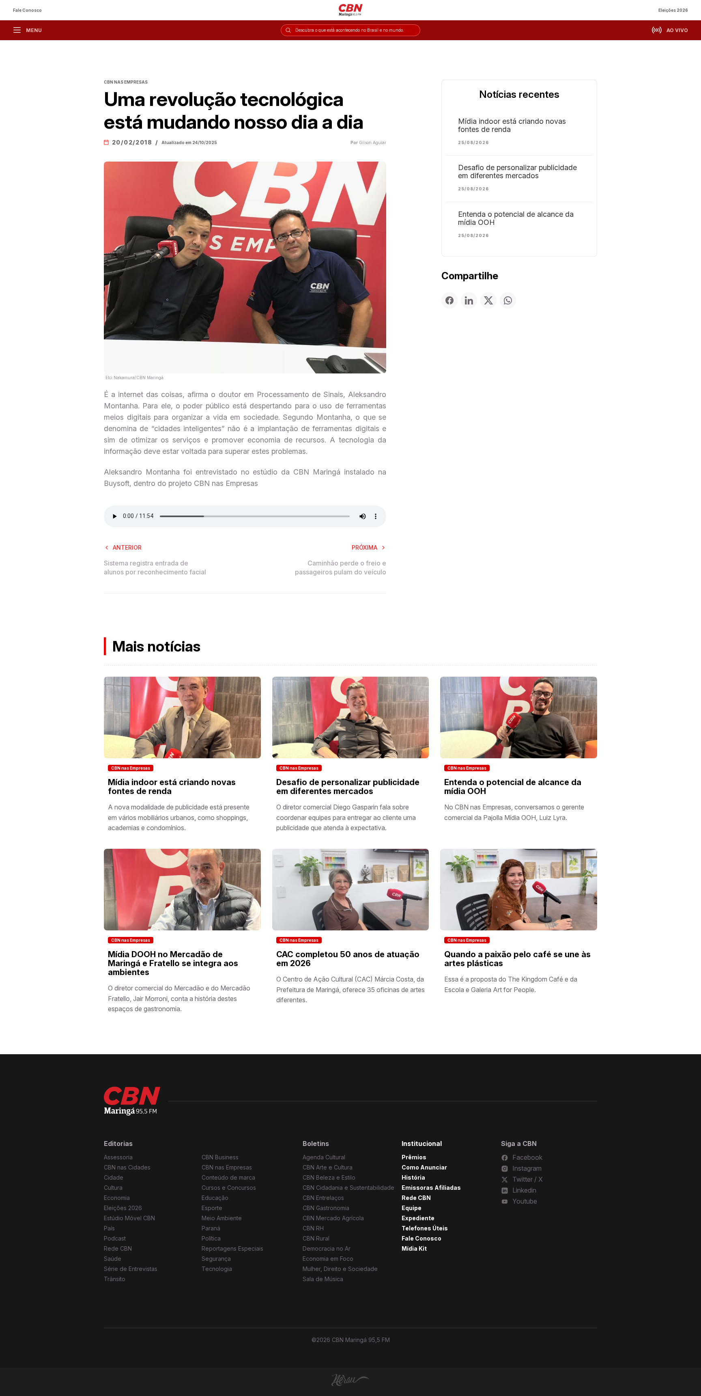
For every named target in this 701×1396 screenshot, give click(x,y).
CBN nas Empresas (130, 768)
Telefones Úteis (425, 1228)
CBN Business (220, 1157)
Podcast (115, 1238)
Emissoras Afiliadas (431, 1187)
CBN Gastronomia (326, 1207)
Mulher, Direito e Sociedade (340, 1268)
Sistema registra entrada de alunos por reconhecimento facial (155, 567)
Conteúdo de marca (228, 1177)
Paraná (211, 1228)
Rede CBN (118, 1248)
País (109, 1228)
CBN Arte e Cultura (328, 1167)
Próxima (364, 547)
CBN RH (313, 1228)
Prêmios (414, 1157)
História (413, 1177)
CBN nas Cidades (127, 1167)
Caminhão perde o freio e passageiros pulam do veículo (340, 567)
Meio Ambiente (222, 1218)
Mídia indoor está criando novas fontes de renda (512, 125)
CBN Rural (316, 1238)
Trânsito (114, 1278)
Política (211, 1238)
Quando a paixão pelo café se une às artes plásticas (517, 958)
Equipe (411, 1207)
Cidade (113, 1177)
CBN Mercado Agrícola (333, 1218)
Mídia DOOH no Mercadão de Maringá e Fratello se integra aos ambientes (173, 963)
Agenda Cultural (324, 1157)
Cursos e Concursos (229, 1187)
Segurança (216, 1258)
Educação (215, 1197)
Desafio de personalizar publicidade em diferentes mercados (517, 172)
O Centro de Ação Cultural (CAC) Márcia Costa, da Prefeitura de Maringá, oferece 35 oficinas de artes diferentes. (350, 989)
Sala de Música (323, 1278)
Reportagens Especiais (232, 1248)
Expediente (418, 1218)
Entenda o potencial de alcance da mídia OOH (516, 218)
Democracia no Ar (326, 1248)
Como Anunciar (424, 1167)
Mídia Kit (414, 1248)
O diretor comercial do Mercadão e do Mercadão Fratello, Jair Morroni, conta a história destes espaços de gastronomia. (179, 998)
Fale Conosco (27, 10)
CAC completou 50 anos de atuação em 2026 (347, 958)
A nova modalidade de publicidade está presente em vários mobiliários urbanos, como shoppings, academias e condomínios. (178, 817)
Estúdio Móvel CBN (129, 1218)
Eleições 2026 (673, 10)
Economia (117, 1197)
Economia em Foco (328, 1258)
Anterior (127, 547)
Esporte (212, 1207)
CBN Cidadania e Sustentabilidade (348, 1187)
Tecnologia (217, 1268)
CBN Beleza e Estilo (329, 1177)
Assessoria (118, 1157)
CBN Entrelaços (323, 1197)
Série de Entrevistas (130, 1268)
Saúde (112, 1258)
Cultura (113, 1187)
